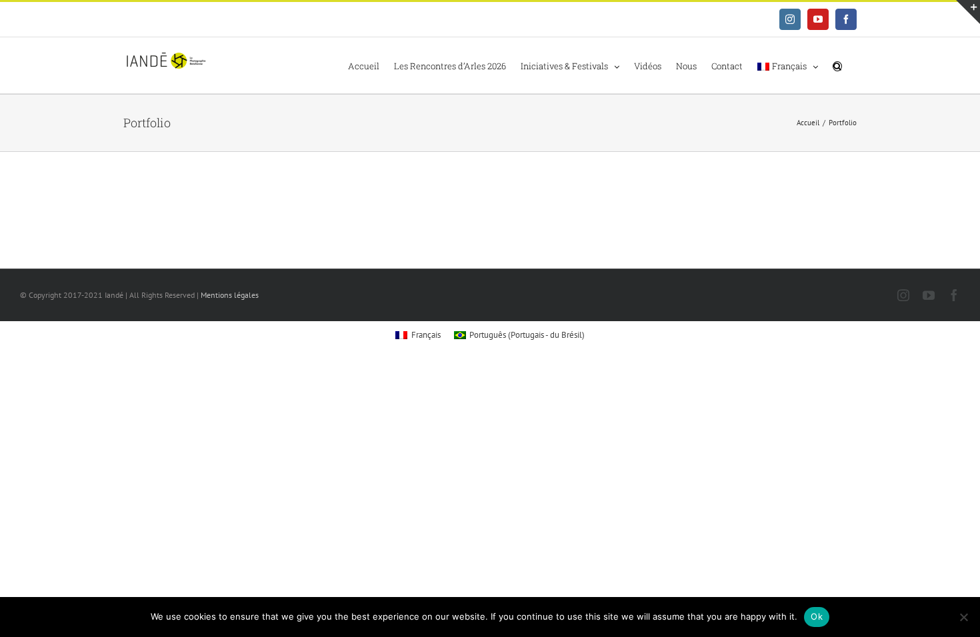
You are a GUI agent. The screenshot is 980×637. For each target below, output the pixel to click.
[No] (963, 617)
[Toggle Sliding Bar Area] (968, 12)
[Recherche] (837, 65)
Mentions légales (230, 295)
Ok (817, 616)
